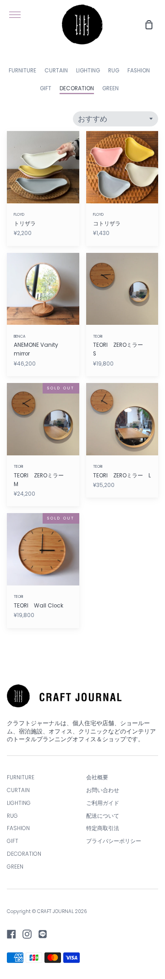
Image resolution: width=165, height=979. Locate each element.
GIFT (45, 88)
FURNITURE (22, 70)
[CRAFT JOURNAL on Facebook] (11, 934)
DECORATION (77, 88)
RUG (113, 70)
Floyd (19, 214)
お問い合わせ (102, 790)
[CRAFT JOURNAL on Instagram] (27, 934)
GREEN (110, 88)
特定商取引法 (102, 828)
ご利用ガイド (102, 803)
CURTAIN (56, 70)
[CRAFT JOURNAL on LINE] (42, 934)
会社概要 (97, 777)
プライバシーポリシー (113, 841)
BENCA (20, 336)
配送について (102, 816)
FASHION (138, 70)
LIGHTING (88, 70)
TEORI (98, 336)
